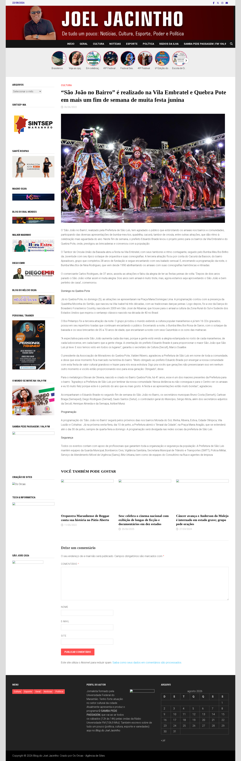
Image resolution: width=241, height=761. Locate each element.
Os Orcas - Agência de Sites (89, 755)
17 (174, 720)
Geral (84, 43)
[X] (218, 2)
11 (184, 714)
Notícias (115, 43)
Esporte (132, 43)
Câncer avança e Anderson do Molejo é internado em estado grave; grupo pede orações (202, 520)
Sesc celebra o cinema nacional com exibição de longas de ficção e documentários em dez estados (144, 520)
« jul (163, 740)
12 (193, 714)
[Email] (227, 2)
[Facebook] (214, 2)
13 (203, 714)
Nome (64, 607)
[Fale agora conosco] (19, 484)
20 (203, 720)
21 (213, 720)
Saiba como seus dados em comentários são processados (146, 662)
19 (193, 720)
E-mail (65, 621)
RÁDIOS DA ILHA (169, 43)
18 (184, 720)
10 (174, 714)
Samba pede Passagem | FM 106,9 (205, 43)
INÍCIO (70, 43)
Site (63, 635)
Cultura (98, 43)
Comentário (70, 564)
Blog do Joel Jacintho (108, 730)
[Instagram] (223, 2)
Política (148, 43)
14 (213, 714)
